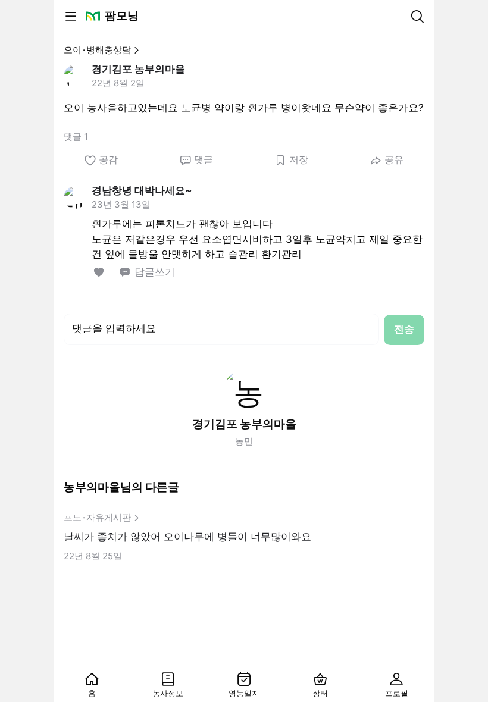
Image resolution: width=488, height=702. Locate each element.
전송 (404, 329)
